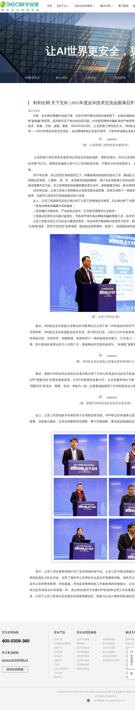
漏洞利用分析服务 (111, 660)
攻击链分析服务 (110, 656)
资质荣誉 (120, 77)
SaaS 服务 (58, 673)
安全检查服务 (83, 652)
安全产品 (62, 6)
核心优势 (61, 77)
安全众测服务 (109, 652)
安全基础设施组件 (62, 643)
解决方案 (105, 6)
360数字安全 (32, 77)
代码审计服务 (83, 660)
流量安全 (58, 660)
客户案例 (123, 6)
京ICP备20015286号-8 (105, 696)
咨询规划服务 (109, 639)
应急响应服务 (83, 664)
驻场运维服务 (83, 669)
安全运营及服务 (83, 6)
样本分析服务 (83, 648)
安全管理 (58, 652)
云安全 (57, 664)
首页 (49, 6)
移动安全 (58, 677)
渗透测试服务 (83, 656)
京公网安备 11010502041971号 (109, 700)
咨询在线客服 (15, 669)
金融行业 (130, 643)
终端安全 (58, 656)
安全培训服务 (109, 643)
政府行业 (130, 639)
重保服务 (81, 643)
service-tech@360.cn (15, 660)
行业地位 (91, 77)
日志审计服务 (109, 648)
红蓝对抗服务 (83, 639)
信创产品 (58, 648)
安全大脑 (58, 639)
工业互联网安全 (61, 669)
